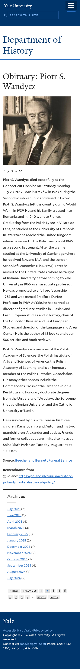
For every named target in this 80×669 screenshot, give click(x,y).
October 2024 (17, 559)
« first (14, 590)
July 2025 (13, 509)
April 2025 (14, 521)
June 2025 (14, 515)
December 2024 (18, 546)
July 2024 (14, 578)
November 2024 (19, 553)
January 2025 (16, 540)
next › (41, 597)
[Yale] (9, 621)
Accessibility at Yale (17, 630)
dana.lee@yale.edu (32, 643)
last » (54, 597)
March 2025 (15, 528)
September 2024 (19, 565)
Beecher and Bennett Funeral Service (43, 460)
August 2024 (16, 571)
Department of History (32, 45)
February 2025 (17, 534)
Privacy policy (43, 630)
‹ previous (29, 590)
